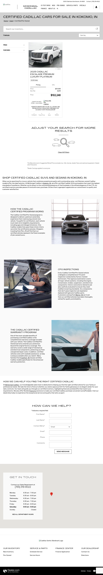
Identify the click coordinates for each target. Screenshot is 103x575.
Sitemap (83, 571)
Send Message (63, 451)
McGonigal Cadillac (12, 385)
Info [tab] (53, 85)
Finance (44, 8)
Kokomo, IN (47, 183)
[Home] (8, 7)
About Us (51, 8)
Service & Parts (72, 5)
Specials (82, 5)
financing (32, 391)
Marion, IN (79, 295)
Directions (85, 555)
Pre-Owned (61, 5)
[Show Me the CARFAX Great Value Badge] (47, 102)
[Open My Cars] (95, 7)
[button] (45, 80)
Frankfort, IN (24, 358)
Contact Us (85, 552)
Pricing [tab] (38, 85)
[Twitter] (94, 571)
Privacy (89, 571)
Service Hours (35, 555)
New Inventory (8, 552)
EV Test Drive (45, 5)
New (53, 5)
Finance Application (63, 552)
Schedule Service (36, 552)
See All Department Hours (22, 514)
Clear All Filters (63, 152)
